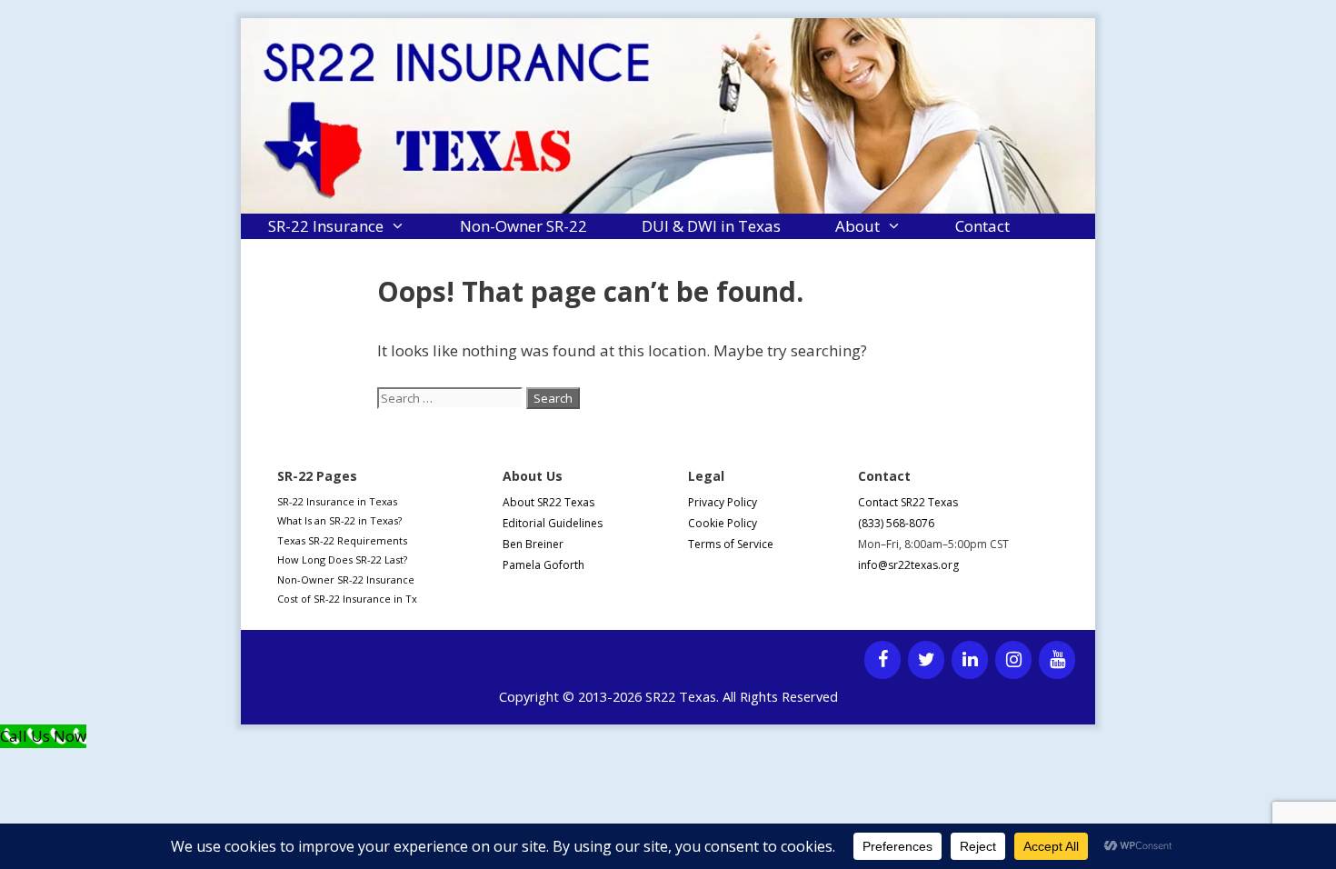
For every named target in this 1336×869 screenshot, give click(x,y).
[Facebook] (882, 660)
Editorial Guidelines (553, 523)
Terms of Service (730, 544)
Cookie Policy (722, 523)
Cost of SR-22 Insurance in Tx (347, 598)
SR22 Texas (680, 696)
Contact (982, 225)
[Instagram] (1013, 660)
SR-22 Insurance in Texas (337, 501)
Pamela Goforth (543, 565)
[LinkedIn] (970, 660)
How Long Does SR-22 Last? (342, 559)
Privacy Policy (722, 502)
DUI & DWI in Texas (711, 225)
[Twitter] (926, 660)
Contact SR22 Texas (908, 502)
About (857, 225)
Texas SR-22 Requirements (342, 540)
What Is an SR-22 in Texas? (339, 520)
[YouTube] (1057, 660)
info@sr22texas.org (908, 565)
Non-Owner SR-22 (523, 225)
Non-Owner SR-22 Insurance (345, 579)
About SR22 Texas (548, 502)
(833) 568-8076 (896, 523)
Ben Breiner (533, 544)
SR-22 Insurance (326, 225)
